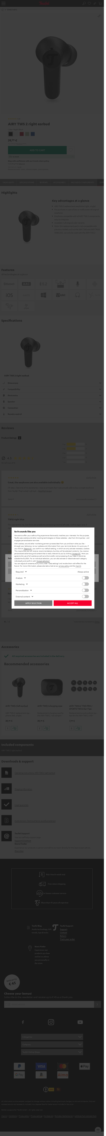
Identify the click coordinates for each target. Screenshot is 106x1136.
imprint (78, 566)
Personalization (22, 590)
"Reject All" (28, 548)
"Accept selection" (43, 561)
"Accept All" (76, 553)
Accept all (72, 603)
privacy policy (64, 566)
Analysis (19, 578)
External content (23, 596)
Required (19, 571)
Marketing (20, 584)
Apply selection (33, 603)
